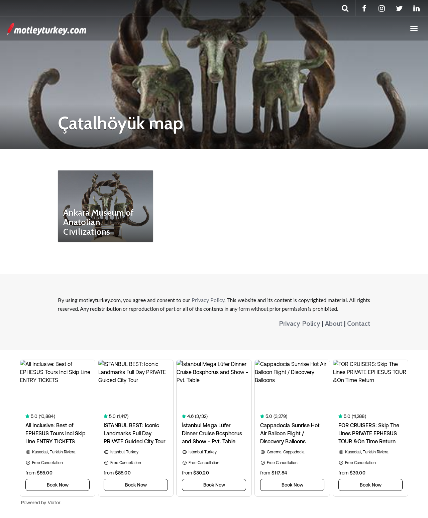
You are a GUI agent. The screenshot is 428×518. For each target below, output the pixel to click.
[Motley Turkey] (46, 28)
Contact (358, 323)
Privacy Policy (208, 300)
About (333, 323)
